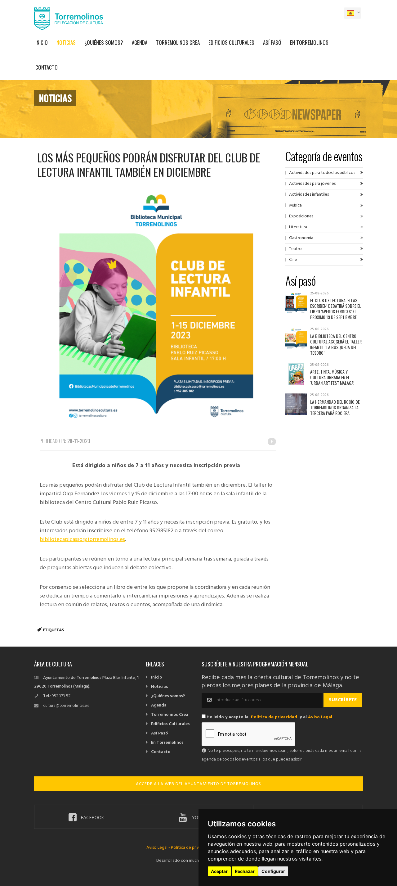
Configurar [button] (273, 871)
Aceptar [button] (219, 871)
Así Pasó (272, 42)
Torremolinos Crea (178, 42)
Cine (293, 259)
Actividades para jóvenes (312, 183)
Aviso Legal (320, 717)
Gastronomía (301, 238)
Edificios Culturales (231, 42)
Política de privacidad (274, 717)
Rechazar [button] (245, 871)
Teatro (295, 248)
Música (295, 205)
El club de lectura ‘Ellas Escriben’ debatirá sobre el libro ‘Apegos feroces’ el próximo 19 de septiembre (335, 308)
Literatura (298, 227)
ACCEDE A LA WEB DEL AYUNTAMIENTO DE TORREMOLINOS (198, 784)
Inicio (41, 42)
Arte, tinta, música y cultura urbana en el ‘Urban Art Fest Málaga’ (332, 377)
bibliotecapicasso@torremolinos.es (82, 539)
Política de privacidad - (192, 847)
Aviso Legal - (158, 847)
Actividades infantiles (309, 194)
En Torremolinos (309, 42)
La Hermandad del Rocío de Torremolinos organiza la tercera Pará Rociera (335, 407)
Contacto (46, 67)
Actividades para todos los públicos (322, 172)
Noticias (66, 42)
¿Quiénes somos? (103, 42)
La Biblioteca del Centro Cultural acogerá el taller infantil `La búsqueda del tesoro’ (336, 344)
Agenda (139, 42)
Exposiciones (301, 216)
